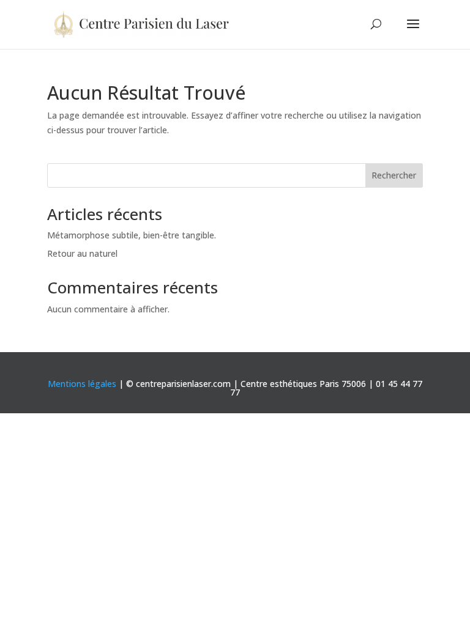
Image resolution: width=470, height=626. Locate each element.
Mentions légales (82, 383)
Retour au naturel (82, 253)
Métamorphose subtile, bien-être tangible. (131, 235)
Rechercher (393, 175)
